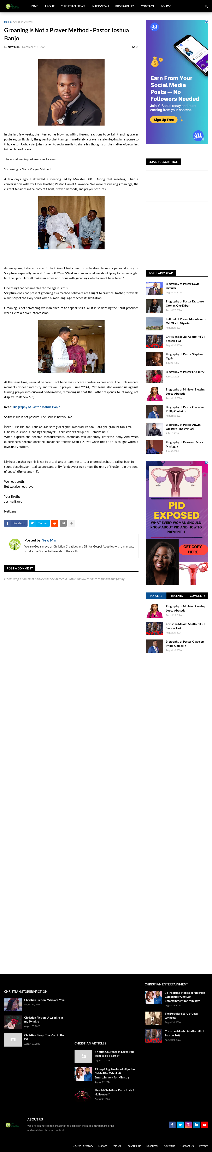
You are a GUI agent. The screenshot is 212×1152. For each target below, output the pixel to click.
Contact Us (187, 1145)
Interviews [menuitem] (100, 6)
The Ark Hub (133, 1145)
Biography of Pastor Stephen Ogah (184, 356)
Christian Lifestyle (23, 21)
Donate (102, 1145)
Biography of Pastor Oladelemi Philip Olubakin (185, 409)
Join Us (116, 1145)
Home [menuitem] (33, 6)
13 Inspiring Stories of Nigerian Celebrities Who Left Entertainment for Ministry (115, 1073)
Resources (152, 1145)
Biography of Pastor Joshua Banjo (36, 407)
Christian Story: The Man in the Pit (44, 1037)
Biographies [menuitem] (125, 6)
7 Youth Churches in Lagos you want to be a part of (114, 1054)
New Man (49, 540)
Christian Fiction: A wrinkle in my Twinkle (43, 1019)
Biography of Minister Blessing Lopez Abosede (185, 391)
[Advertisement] (179, 236)
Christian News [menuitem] (73, 6)
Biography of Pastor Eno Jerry (185, 372)
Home (7, 21)
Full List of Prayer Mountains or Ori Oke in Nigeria (186, 321)
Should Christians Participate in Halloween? (115, 1092)
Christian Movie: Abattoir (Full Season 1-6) (185, 338)
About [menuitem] (49, 6)
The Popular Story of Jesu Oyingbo (181, 1015)
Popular (156, 595)
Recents (177, 595)
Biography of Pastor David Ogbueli (183, 286)
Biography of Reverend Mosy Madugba (184, 444)
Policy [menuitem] (165, 6)
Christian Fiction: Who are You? (44, 1000)
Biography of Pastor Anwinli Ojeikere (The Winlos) (184, 426)
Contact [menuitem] (147, 6)
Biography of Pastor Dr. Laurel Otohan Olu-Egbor (185, 303)
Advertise (169, 1145)
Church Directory (83, 1145)
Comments (197, 595)
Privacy (203, 1145)
